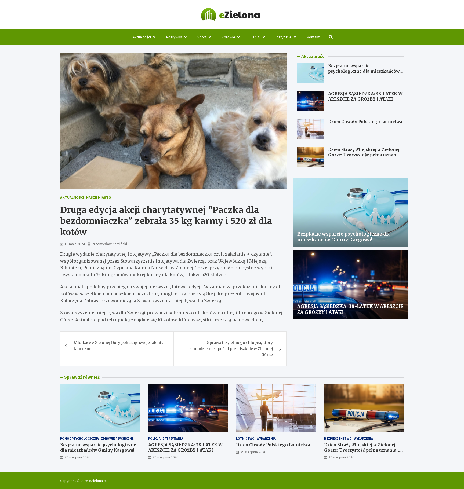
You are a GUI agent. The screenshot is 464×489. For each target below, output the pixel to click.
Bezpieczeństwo (338, 438)
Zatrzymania (173, 438)
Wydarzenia (266, 438)
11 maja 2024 (74, 243)
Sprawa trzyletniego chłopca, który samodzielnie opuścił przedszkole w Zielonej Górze (231, 348)
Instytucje (284, 37)
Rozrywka (174, 37)
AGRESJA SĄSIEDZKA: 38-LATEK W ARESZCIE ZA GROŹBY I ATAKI (365, 96)
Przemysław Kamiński (109, 243)
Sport (201, 37)
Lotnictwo (245, 438)
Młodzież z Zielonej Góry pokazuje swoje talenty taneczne (119, 345)
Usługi (255, 37)
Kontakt (313, 37)
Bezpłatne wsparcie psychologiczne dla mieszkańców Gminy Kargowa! (364, 71)
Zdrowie (228, 37)
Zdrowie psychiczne (117, 438)
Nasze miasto (98, 197)
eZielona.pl (98, 480)
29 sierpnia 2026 (77, 457)
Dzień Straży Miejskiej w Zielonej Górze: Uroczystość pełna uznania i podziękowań (365, 155)
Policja (154, 438)
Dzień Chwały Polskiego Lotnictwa (365, 121)
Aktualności (142, 37)
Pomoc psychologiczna (79, 438)
